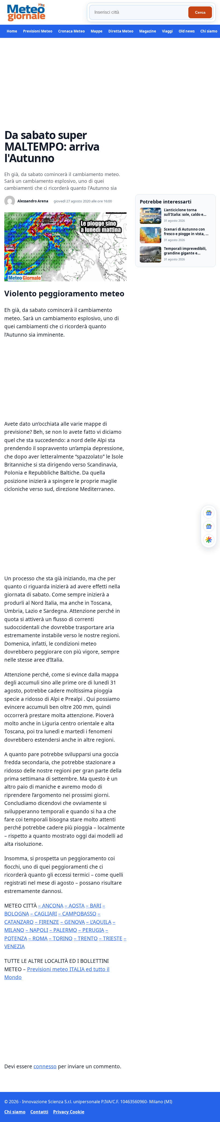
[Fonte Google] (208, 513)
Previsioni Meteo (37, 31)
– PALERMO (63, 930)
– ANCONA (50, 905)
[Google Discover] (208, 539)
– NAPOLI (36, 930)
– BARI (93, 905)
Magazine (147, 31)
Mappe (96, 31)
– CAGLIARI (43, 913)
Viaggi (167, 31)
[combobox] (139, 12)
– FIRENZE (47, 922)
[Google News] (208, 526)
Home (12, 31)
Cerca (200, 12)
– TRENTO (86, 938)
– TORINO (60, 938)
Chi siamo (208, 31)
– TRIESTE (110, 938)
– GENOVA (72, 922)
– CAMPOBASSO (77, 913)
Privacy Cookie (68, 1112)
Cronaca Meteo (71, 31)
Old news (187, 31)
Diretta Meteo (120, 31)
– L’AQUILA (98, 922)
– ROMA (37, 938)
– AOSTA (75, 905)
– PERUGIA (91, 930)
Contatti (39, 1112)
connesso (45, 1066)
